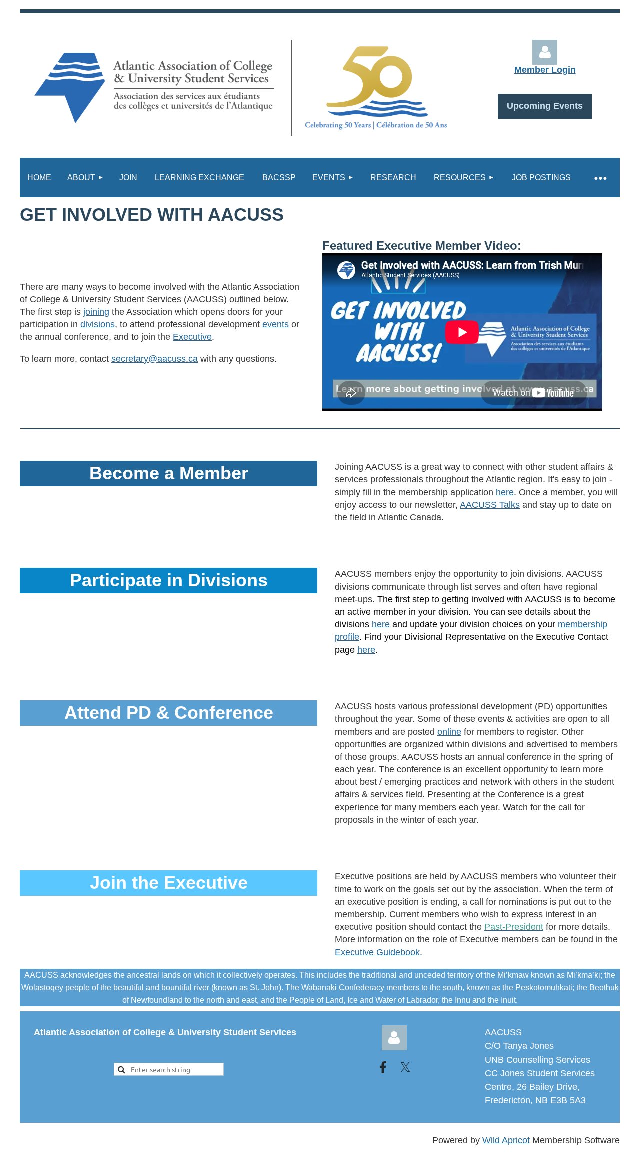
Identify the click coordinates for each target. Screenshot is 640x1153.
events (275, 324)
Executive (192, 337)
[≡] (600, 177)
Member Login (545, 70)
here (505, 492)
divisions (97, 324)
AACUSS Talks (490, 505)
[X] (405, 1067)
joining (97, 312)
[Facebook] (383, 1067)
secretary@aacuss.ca (155, 359)
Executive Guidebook (377, 952)
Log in (394, 1037)
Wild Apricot (506, 1140)
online (450, 732)
